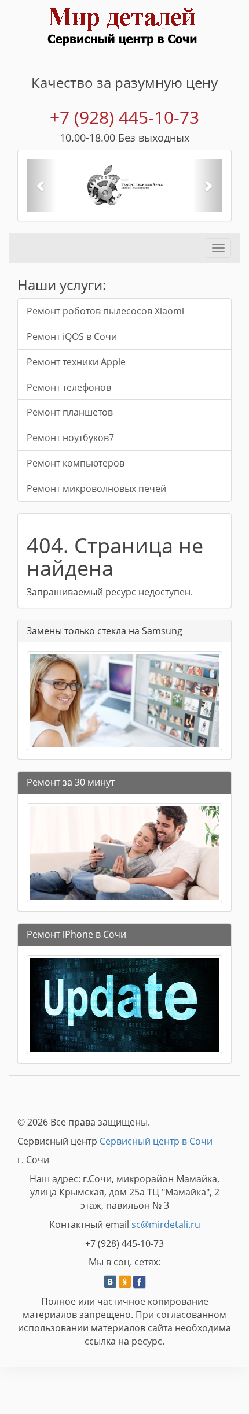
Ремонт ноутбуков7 (70, 437)
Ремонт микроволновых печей (96, 488)
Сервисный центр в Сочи (156, 1141)
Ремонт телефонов (69, 387)
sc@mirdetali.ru (165, 1224)
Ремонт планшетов (70, 412)
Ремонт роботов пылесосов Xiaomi (105, 311)
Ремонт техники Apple (76, 362)
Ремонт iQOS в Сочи (72, 336)
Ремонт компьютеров (75, 463)
